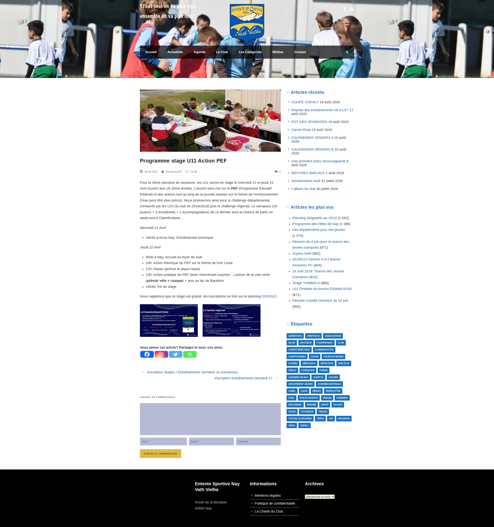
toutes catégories (300, 418)
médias (317, 391)
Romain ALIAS (174, 171)
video (291, 425)
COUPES (292, 363)
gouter (333, 377)
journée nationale (329, 384)
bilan (291, 342)
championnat (325, 342)
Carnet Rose (301, 130)
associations (333, 336)
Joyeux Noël (301, 253)
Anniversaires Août (305, 181)
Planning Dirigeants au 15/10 (314, 218)
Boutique (306, 342)
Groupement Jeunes (300, 384)
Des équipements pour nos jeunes (318, 230)
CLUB (193, 171)
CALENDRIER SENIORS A (312, 138)
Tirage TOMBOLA (306, 283)
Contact (300, 52)
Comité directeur (299, 349)
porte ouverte (309, 398)
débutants (309, 363)
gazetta (318, 377)
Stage (292, 411)
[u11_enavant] (210, 121)
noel (291, 398)
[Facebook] (147, 354)
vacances (344, 418)
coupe (314, 356)
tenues (323, 411)
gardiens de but (298, 377)
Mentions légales (268, 495)
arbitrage (313, 336)
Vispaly (304, 425)
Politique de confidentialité (275, 503)
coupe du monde (333, 356)
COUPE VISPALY (305, 102)
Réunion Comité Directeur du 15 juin (320, 300)
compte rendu (297, 356)
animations (295, 336)
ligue (304, 391)
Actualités (175, 52)
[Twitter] (175, 354)
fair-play (343, 363)
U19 (331, 418)
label (292, 391)
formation (307, 370)
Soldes (337, 404)
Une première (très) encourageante (318, 161)
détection (327, 363)
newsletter (333, 391)
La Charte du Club (269, 511)
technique (307, 411)
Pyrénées (342, 398)
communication (324, 349)
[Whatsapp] (190, 354)
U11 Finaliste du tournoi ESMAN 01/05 (322, 289)
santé (324, 404)
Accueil (151, 52)
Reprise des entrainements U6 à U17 (320, 110)
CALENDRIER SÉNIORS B (312, 149)
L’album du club (303, 189)
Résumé (311, 404)
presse (327, 398)
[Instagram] (161, 354)
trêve (320, 418)
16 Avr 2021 (151, 171)
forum (323, 370)
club (341, 342)
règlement (295, 404)
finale (292, 370)
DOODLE (269, 296)
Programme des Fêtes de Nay (315, 224)
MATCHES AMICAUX (308, 173)
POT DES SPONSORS (309, 122)
